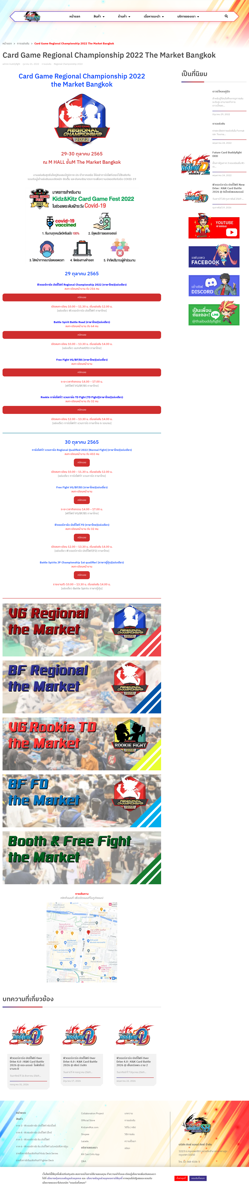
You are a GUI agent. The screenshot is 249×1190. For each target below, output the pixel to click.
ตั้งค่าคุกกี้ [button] (181, 1178)
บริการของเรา (186, 16)
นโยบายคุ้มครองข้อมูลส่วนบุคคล (64, 1178)
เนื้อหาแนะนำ (152, 16)
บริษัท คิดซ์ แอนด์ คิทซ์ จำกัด (195, 1144)
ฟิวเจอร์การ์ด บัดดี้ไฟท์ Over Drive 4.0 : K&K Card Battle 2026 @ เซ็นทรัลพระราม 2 (134, 1062)
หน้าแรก (74, 16)
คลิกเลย (82, 297)
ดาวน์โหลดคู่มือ (221, 91)
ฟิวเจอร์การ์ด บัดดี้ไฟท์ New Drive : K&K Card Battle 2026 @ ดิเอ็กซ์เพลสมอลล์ (228, 188)
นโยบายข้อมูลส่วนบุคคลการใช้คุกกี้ (104, 1178)
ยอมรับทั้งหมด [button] (198, 1178)
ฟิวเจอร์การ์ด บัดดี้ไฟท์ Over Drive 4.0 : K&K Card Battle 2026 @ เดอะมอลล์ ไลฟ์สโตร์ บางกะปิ (27, 1063)
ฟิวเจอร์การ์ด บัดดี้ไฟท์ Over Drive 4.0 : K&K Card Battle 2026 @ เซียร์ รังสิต (80, 1062)
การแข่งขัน (23, 44)
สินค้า (97, 16)
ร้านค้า (122, 16)
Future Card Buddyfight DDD (227, 154)
